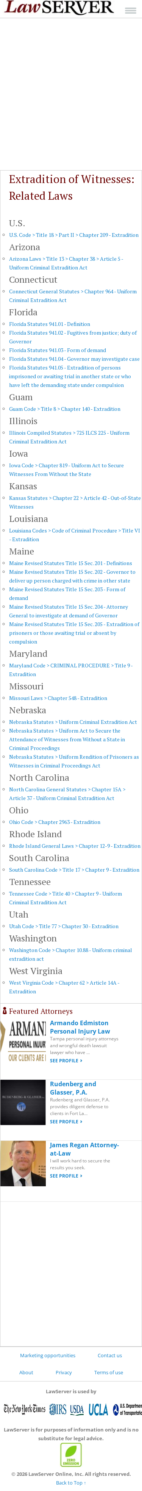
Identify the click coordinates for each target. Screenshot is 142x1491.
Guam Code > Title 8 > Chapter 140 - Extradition (64, 408)
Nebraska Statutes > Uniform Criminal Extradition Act (73, 721)
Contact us (110, 1355)
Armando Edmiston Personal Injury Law (80, 1027)
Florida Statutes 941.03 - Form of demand (57, 350)
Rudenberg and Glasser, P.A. (73, 1088)
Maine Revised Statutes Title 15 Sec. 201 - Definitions (70, 563)
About (26, 1372)
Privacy (64, 1372)
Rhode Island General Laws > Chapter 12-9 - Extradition (74, 845)
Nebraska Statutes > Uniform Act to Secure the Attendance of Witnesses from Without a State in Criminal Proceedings (67, 739)
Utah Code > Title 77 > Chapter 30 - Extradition (64, 926)
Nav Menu (130, 10)
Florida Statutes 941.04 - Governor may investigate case (74, 358)
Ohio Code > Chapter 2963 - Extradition (54, 821)
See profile (64, 1060)
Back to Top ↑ (71, 1482)
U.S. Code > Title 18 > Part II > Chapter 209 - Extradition (74, 234)
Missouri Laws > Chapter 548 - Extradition (58, 698)
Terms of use (108, 1372)
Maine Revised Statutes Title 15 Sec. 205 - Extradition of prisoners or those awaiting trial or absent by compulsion (74, 632)
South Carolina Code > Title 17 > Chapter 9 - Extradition (74, 869)
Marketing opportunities (47, 1355)
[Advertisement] (71, 94)
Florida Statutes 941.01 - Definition (49, 323)
